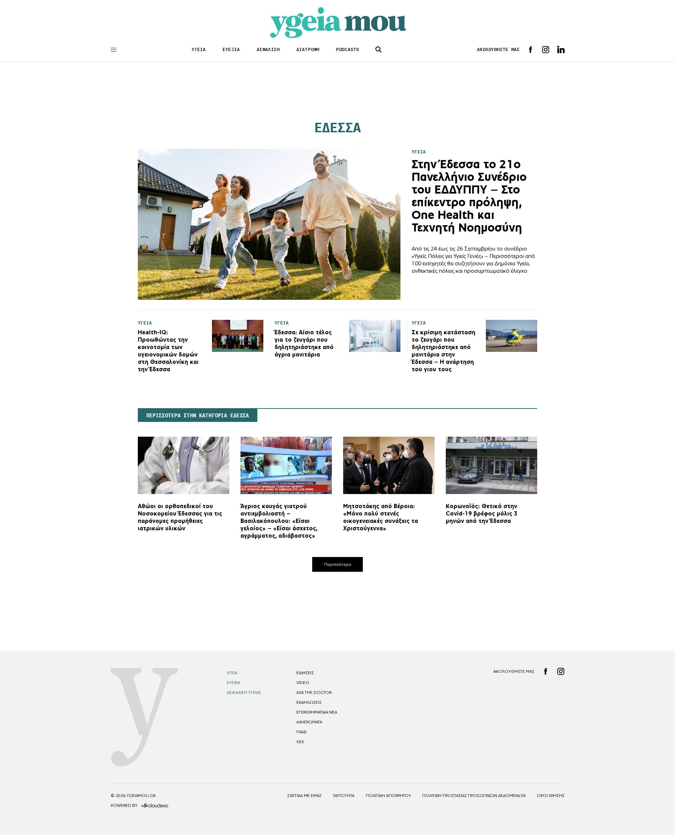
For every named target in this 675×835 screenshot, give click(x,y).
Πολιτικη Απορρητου (388, 795)
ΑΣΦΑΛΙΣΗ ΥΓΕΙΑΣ (244, 692)
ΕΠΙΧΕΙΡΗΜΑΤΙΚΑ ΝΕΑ (316, 712)
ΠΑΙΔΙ (301, 732)
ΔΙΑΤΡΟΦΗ (307, 49)
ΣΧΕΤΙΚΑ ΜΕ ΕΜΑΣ (304, 795)
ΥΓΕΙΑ (199, 49)
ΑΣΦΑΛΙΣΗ (268, 49)
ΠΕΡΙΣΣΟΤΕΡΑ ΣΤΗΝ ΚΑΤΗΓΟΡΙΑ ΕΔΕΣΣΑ (197, 415)
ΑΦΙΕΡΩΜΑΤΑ (309, 722)
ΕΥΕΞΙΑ (231, 49)
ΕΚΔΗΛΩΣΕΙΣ (309, 702)
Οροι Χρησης (551, 795)
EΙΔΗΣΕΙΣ (305, 673)
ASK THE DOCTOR (314, 692)
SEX (300, 742)
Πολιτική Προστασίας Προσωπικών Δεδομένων (474, 795)
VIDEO (302, 682)
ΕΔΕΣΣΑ (337, 128)
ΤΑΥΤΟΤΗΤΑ (343, 795)
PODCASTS (347, 49)
